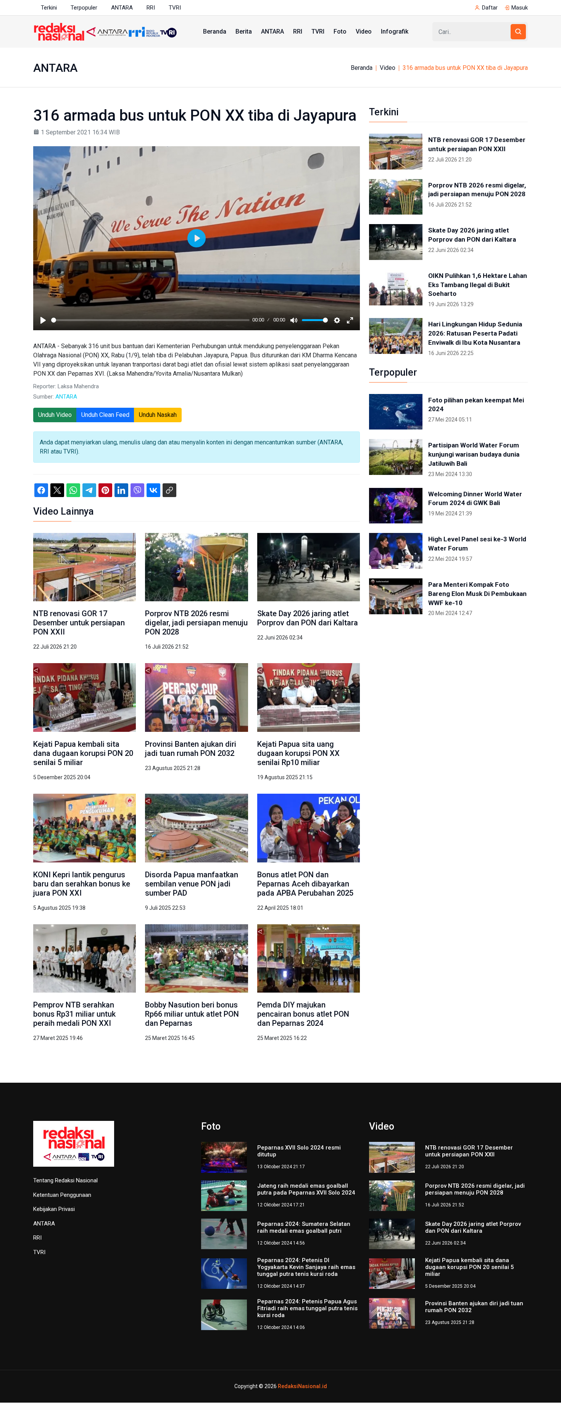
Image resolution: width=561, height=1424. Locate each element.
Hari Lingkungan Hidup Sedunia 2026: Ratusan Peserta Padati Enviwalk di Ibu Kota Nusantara (475, 333)
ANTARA (122, 7)
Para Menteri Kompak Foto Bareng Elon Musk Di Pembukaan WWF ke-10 (477, 594)
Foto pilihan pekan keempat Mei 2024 (476, 404)
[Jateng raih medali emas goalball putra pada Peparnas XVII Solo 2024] (224, 1195)
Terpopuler (84, 7)
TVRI (175, 7)
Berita (243, 31)
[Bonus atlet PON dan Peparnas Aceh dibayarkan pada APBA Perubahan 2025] (308, 827)
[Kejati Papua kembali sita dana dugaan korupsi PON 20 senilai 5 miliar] (84, 697)
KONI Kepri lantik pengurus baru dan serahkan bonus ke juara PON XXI (81, 884)
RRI (151, 7)
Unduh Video (55, 414)
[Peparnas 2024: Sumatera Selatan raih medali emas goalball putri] (224, 1233)
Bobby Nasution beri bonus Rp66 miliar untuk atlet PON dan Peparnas (192, 1014)
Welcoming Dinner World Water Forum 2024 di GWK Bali (475, 498)
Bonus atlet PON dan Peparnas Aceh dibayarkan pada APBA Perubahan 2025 (305, 884)
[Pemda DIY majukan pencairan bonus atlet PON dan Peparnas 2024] (308, 958)
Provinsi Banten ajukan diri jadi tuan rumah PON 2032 (190, 748)
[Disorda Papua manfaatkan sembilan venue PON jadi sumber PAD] (196, 827)
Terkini (49, 7)
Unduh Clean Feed (105, 414)
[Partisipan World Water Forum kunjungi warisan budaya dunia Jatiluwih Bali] (395, 457)
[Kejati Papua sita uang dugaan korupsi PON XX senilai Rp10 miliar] (308, 697)
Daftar (490, 7)
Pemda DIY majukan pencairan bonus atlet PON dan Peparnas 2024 (303, 1014)
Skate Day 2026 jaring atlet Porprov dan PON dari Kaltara (307, 618)
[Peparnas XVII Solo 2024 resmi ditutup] (224, 1157)
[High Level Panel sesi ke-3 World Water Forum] (395, 551)
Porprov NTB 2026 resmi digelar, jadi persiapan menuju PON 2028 (196, 622)
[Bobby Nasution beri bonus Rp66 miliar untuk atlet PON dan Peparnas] (196, 958)
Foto (340, 31)
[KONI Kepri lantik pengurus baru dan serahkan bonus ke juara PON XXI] (84, 827)
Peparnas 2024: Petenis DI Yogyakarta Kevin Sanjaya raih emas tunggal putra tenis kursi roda (306, 1267)
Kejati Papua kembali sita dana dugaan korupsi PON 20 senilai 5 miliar (83, 753)
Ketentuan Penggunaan (62, 1195)
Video (364, 31)
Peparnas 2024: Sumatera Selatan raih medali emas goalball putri (303, 1227)
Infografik (394, 31)
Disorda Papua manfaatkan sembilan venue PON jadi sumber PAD (191, 884)
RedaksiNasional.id (302, 1386)
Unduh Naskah (158, 414)
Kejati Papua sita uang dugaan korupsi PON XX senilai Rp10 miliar (298, 753)
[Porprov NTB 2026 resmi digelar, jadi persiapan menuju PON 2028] (196, 566)
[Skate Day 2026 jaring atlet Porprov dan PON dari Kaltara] (308, 566)
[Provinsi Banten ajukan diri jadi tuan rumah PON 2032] (196, 697)
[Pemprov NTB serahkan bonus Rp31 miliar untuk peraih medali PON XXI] (84, 958)
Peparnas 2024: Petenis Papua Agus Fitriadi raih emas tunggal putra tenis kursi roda (307, 1308)
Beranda (214, 31)
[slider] (150, 320)
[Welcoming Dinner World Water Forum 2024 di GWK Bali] (395, 506)
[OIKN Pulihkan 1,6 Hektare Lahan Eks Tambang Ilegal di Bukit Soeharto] (395, 287)
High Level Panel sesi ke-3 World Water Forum (477, 543)
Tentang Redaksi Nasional (65, 1180)
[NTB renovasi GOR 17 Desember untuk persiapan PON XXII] (84, 566)
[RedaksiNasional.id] (73, 1148)
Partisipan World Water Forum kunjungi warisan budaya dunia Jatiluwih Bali (473, 454)
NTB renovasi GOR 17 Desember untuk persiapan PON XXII (79, 622)
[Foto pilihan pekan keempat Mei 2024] (395, 412)
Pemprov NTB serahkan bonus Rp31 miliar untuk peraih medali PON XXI (74, 1014)
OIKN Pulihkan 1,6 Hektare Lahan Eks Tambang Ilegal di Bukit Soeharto (477, 285)
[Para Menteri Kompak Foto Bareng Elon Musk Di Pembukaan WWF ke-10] (395, 596)
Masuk (519, 7)
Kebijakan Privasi (54, 1209)
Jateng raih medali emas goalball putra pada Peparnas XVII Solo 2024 (306, 1189)
